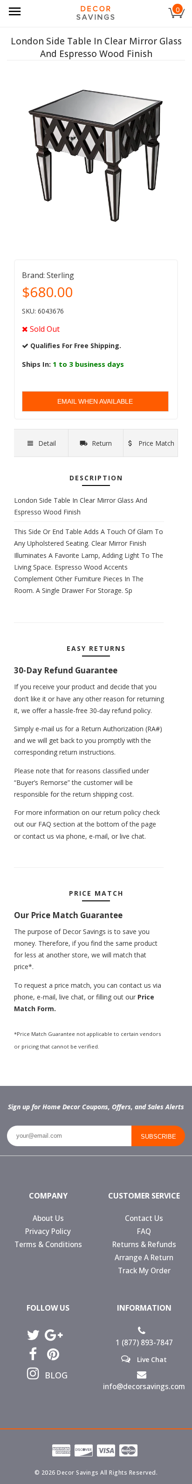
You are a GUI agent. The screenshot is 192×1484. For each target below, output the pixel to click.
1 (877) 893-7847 (144, 1343)
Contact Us (144, 1218)
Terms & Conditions (48, 1244)
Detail (47, 443)
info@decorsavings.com (144, 1386)
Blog (53, 1375)
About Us (48, 1218)
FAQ (144, 1231)
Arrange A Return (144, 1258)
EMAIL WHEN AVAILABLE (95, 401)
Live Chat (151, 1359)
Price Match (155, 443)
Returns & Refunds (144, 1244)
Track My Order (144, 1271)
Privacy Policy (48, 1231)
